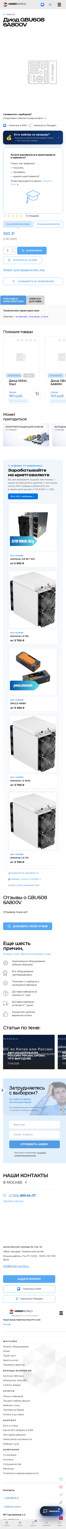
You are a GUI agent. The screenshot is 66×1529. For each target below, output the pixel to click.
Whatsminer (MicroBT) (15, 1380)
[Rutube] (61, 1518)
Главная (10, 14)
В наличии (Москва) (18, 224)
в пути (44, 316)
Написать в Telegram (45, 125)
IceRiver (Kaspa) (11, 1385)
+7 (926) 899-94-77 (11, 1498)
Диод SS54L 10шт (18, 382)
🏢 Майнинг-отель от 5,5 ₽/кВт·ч (24, 879)
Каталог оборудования (16, 1346)
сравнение (46, 1525)
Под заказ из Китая (48, 224)
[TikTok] (60, 1502)
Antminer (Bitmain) (13, 1376)
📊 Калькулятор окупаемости (23, 873)
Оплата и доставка (13, 1414)
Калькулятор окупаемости (17, 1439)
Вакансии (8, 1468)
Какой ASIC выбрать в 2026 (18, 1430)
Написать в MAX (18, 125)
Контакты (8, 1459)
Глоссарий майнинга (14, 1434)
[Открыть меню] (59, 4)
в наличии (21, 316)
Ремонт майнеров (13, 1396)
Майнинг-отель (11, 1405)
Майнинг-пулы (11, 1443)
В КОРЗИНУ (34, 250)
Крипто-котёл (10, 1360)
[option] (23, 371)
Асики (6, 1351)
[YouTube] (61, 1486)
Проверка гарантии (14, 1364)
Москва (7, 1324)
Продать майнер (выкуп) (16, 1400)
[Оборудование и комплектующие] (21, 1311)
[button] (6, 1524)
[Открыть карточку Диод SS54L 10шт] (21, 356)
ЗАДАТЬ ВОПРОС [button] (29, 1279)
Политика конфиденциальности (21, 1473)
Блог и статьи (10, 1425)
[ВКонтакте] (61, 1479)
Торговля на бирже (13, 1409)
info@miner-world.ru (16, 1266)
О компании (9, 1455)
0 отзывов (32, 215)
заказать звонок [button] (13, 1200)
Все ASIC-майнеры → (23, 496)
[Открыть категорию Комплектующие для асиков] (26, 434)
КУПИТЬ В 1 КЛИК (25, 260)
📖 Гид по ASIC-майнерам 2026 (23, 885)
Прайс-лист (9, 1355)
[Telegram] (50, 4)
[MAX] (42, 4)
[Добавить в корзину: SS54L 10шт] (37, 394)
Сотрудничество (12, 1464)
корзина (33, 1525)
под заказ (34, 316)
